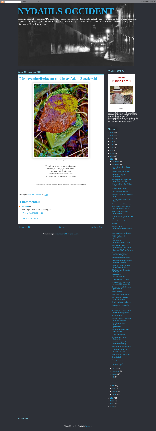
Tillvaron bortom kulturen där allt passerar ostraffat (122, 217)
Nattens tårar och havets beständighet (120, 212)
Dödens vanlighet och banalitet (122, 233)
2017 (112, 150)
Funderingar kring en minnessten (118, 175)
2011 (112, 404)
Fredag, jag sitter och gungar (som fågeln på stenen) (121, 266)
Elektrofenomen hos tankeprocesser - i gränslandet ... (118, 325)
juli (113, 377)
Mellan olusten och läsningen (121, 346)
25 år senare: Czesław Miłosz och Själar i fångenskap (121, 311)
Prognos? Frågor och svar (120, 279)
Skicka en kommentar (30, 218)
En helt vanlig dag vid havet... (121, 302)
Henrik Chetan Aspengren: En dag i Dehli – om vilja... (121, 180)
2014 (112, 159)
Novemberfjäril (116, 357)
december (115, 161)
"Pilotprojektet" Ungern (119, 189)
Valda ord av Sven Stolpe (120, 191)
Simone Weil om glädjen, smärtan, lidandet (120, 298)
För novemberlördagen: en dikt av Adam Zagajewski (122, 261)
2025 (112, 136)
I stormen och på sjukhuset (121, 258)
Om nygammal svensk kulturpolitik (119, 338)
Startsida (61, 227)
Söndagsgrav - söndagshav (121, 305)
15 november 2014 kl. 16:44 (32, 213)
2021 (112, 147)
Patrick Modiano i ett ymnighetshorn (118, 237)
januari (114, 394)
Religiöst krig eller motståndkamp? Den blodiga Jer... (122, 228)
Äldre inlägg (96, 227)
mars (114, 388)
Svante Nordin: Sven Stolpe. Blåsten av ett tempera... (121, 168)
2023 (112, 141)
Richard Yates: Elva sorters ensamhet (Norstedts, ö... (121, 283)
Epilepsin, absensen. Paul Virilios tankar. (120, 330)
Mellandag (115, 224)
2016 (112, 153)
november (115, 164)
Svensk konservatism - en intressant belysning (120, 254)
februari (115, 391)
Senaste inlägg (25, 227)
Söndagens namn (117, 360)
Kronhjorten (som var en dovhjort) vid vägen (119, 350)
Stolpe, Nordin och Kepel (120, 221)
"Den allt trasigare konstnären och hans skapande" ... (121, 319)
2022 (112, 144)
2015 (112, 156)
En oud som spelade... (119, 334)
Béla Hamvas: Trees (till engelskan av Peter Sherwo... (122, 246)
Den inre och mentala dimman (121, 204)
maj (113, 383)
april (113, 386)
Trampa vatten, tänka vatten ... (122, 172)
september (116, 371)
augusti (114, 374)
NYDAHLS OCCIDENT (66, 11)
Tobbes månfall (117, 292)
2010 (112, 407)
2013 (112, 398)
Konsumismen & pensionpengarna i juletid (121, 241)
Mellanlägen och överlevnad (121, 354)
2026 (112, 133)
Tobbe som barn (117, 315)
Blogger (88, 426)
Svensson (25, 206)
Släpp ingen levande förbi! (120, 294)
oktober (115, 368)
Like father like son (118, 308)
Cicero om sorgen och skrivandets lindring (119, 343)
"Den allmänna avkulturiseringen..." (119, 275)
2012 (112, 401)
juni (113, 380)
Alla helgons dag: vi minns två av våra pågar (122, 364)
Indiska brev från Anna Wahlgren (122, 250)
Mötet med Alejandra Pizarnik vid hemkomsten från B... (121, 207)
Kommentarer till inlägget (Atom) (67, 234)
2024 (112, 139)
